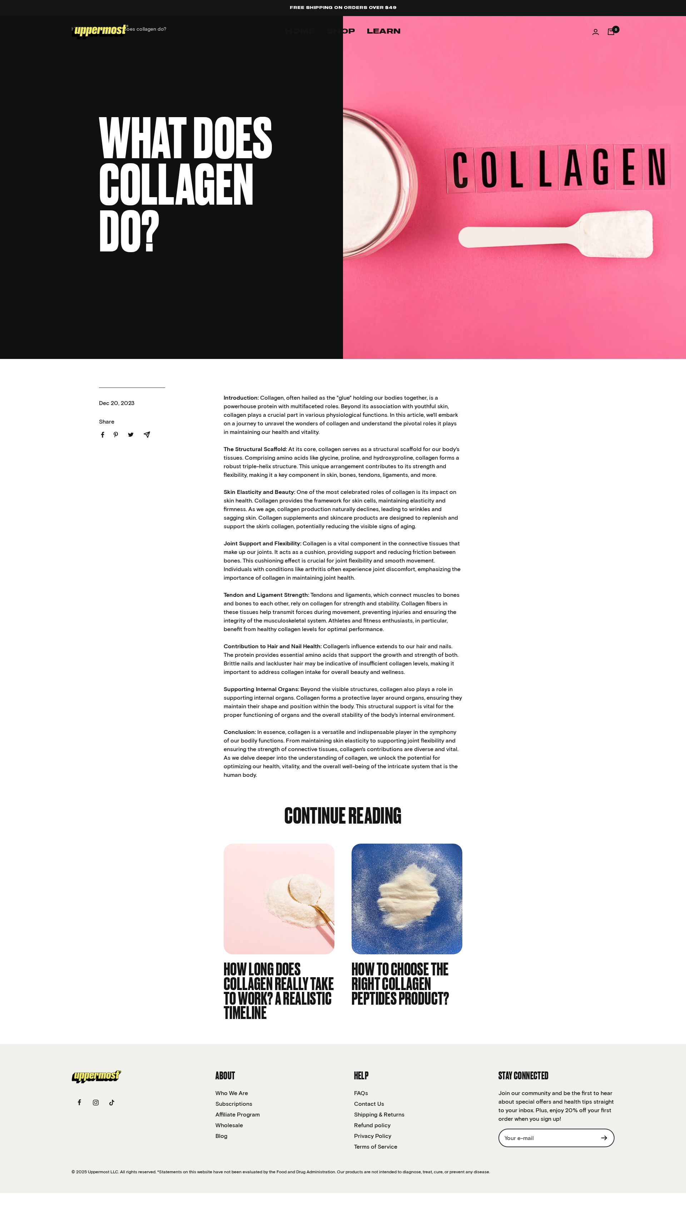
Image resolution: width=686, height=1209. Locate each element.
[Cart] (611, 32)
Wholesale (229, 1125)
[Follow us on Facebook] (79, 1102)
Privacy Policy (372, 1136)
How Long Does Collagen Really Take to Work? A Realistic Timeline (279, 991)
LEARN (384, 31)
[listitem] (102, 435)
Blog (221, 1136)
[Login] (595, 32)
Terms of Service (375, 1146)
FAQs (361, 1093)
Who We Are (231, 1093)
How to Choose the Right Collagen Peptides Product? (400, 984)
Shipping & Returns (379, 1114)
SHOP (341, 31)
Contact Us (369, 1103)
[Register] (604, 1137)
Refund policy (372, 1125)
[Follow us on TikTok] (112, 1102)
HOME (300, 31)
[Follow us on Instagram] (96, 1102)
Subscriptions (233, 1103)
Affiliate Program (237, 1114)
